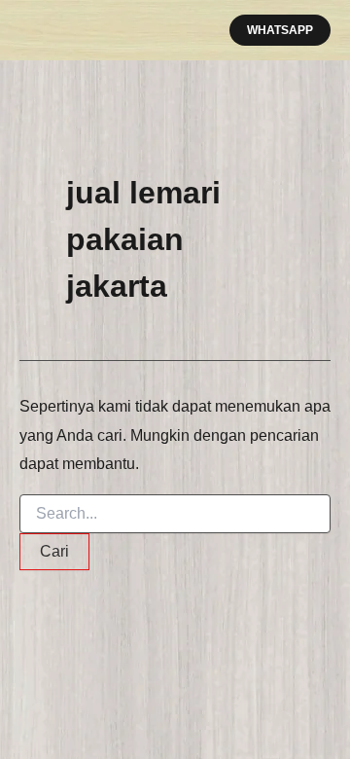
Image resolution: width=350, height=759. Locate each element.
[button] (280, 30)
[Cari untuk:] (175, 514)
